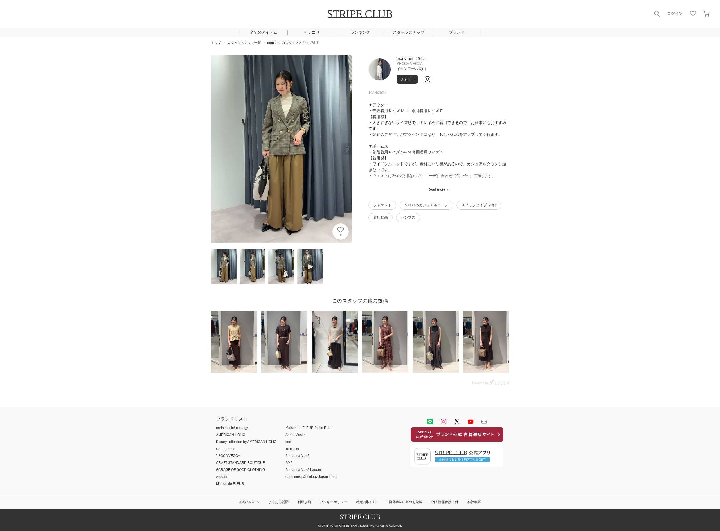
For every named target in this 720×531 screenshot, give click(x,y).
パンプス (408, 217)
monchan (405, 58)
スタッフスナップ (408, 32)
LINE (430, 421)
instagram (443, 421)
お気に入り (693, 13)
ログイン (675, 13)
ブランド (457, 32)
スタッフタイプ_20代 (478, 205)
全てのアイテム (263, 32)
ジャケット (382, 205)
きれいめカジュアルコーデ (426, 205)
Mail (484, 421)
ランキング (360, 32)
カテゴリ (312, 32)
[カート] (706, 13)
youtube (470, 421)
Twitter (457, 421)
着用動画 (380, 217)
